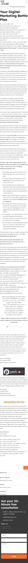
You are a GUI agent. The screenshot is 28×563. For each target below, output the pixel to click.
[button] (27, 3)
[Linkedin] (6, 527)
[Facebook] (2, 527)
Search (25, 468)
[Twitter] (9, 527)
